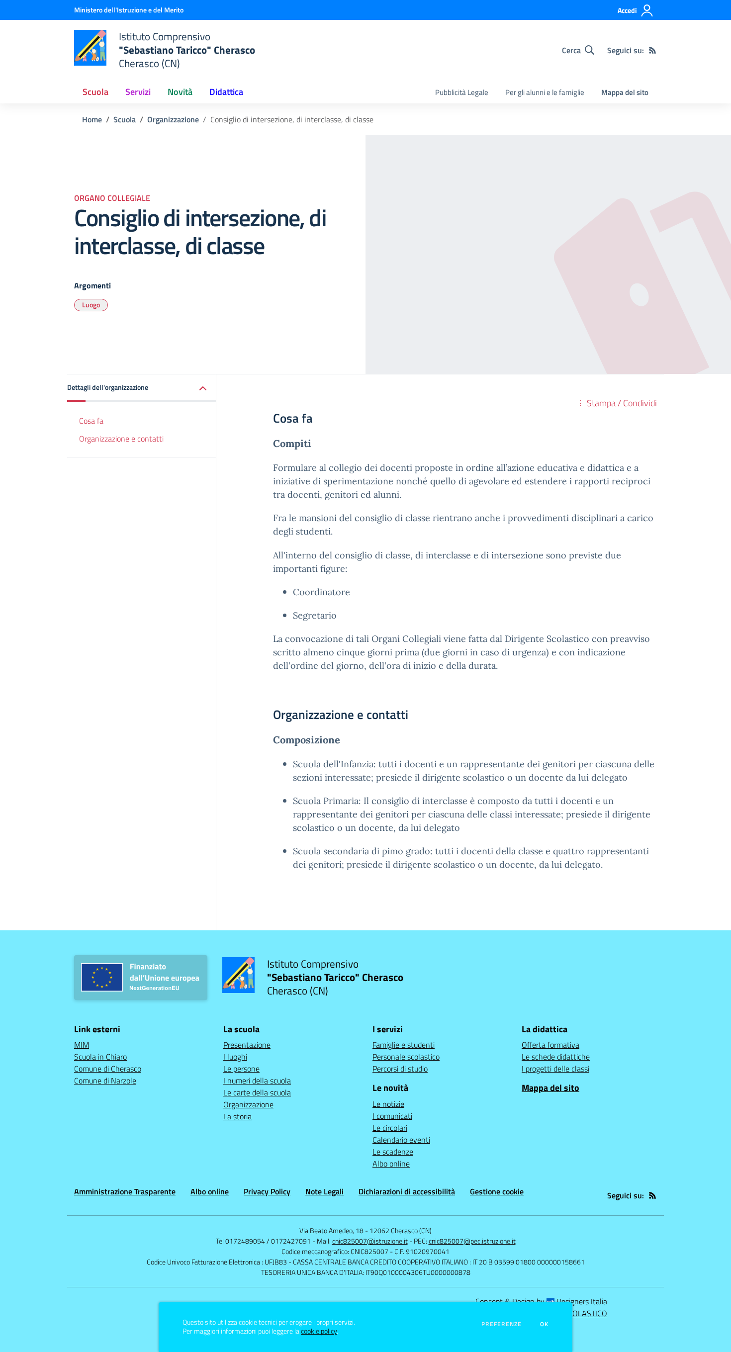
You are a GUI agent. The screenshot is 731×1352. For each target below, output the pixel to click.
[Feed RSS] (652, 50)
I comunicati (392, 1116)
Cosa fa (91, 421)
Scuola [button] (95, 91)
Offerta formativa (550, 1045)
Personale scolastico (406, 1057)
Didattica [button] (226, 91)
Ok (544, 1324)
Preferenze (501, 1324)
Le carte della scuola (257, 1092)
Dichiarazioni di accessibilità (407, 1191)
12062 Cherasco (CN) (400, 1230)
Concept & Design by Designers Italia (541, 1301)
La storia (237, 1116)
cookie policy (319, 1331)
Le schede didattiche (556, 1057)
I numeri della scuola (257, 1080)
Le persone (241, 1069)
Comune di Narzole (105, 1080)
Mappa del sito (624, 92)
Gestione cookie (497, 1191)
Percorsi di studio (400, 1069)
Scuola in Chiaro (100, 1057)
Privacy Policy (267, 1191)
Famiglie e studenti (403, 1045)
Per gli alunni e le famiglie (544, 92)
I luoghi (235, 1057)
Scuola (124, 119)
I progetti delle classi (555, 1069)
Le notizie (388, 1104)
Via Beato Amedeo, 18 (331, 1230)
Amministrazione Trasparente (125, 1191)
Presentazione (247, 1045)
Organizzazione (173, 119)
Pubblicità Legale (461, 92)
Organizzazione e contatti (121, 439)
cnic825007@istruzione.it (370, 1241)
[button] (141, 388)
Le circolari (389, 1128)
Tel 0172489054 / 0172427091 (263, 1241)
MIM (81, 1045)
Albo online (391, 1164)
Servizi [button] (138, 91)
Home (92, 119)
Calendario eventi (401, 1140)
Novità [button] (180, 91)
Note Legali (324, 1191)
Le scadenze (392, 1152)
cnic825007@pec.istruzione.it (472, 1241)
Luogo (91, 304)
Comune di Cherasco (107, 1069)
